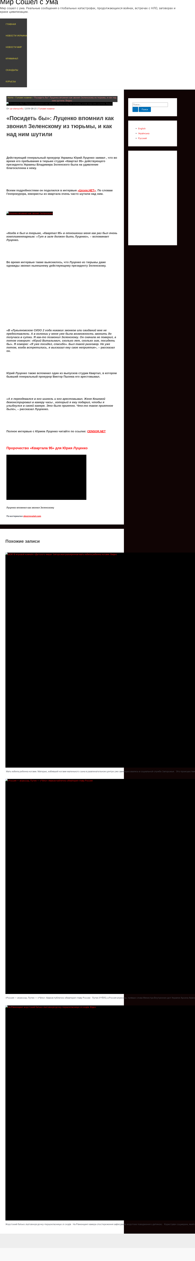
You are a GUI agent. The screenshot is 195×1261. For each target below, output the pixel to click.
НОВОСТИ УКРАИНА (16, 35)
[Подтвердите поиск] (135, 109)
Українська (143, 133)
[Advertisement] (61, 298)
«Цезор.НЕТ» (87, 190)
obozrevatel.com (32, 516)
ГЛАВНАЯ (11, 24)
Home (11, 97)
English (142, 128)
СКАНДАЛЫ (12, 70)
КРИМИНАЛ (12, 58)
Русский (142, 138)
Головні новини (23, 97)
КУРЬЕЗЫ (11, 81)
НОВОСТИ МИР (14, 47)
